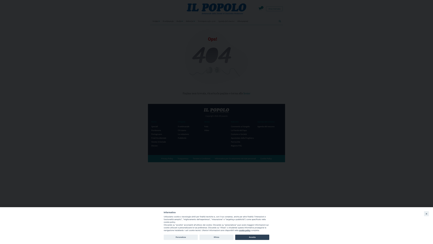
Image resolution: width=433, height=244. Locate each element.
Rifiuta (216, 237)
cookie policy (244, 230)
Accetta (252, 237)
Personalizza (181, 237)
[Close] (426, 213)
